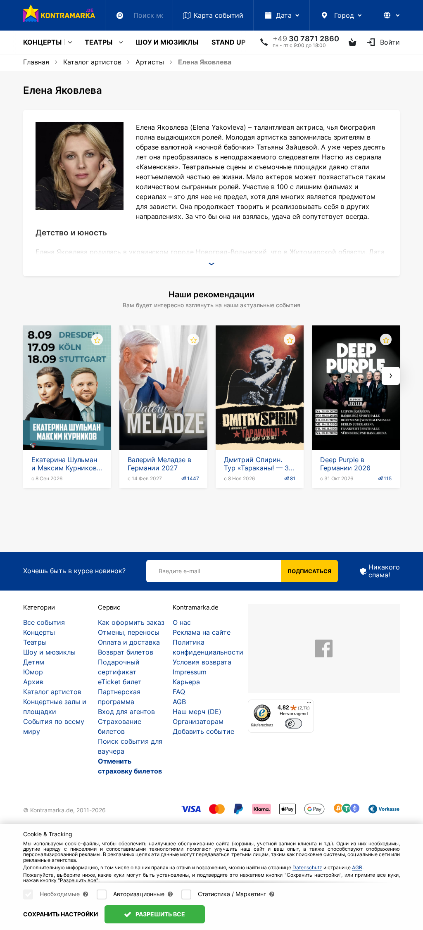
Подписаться (309, 571)
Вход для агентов (126, 711)
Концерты (42, 42)
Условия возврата (202, 662)
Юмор (33, 672)
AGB (179, 702)
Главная (36, 62)
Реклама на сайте (202, 632)
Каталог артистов (92, 62)
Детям (33, 662)
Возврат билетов (125, 652)
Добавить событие (203, 731)
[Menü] (309, 704)
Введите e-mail (179, 570)
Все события (44, 622)
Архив (33, 682)
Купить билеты (67, 426)
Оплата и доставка (129, 642)
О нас (182, 622)
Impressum (190, 672)
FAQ (179, 692)
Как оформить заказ (131, 622)
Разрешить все (159, 914)
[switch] (293, 724)
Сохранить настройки (60, 914)
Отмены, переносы (128, 632)
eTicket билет (120, 682)
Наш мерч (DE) (197, 711)
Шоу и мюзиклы (166, 42)
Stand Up (228, 42)
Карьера (186, 682)
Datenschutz (307, 867)
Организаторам (198, 721)
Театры (98, 42)
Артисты (149, 62)
